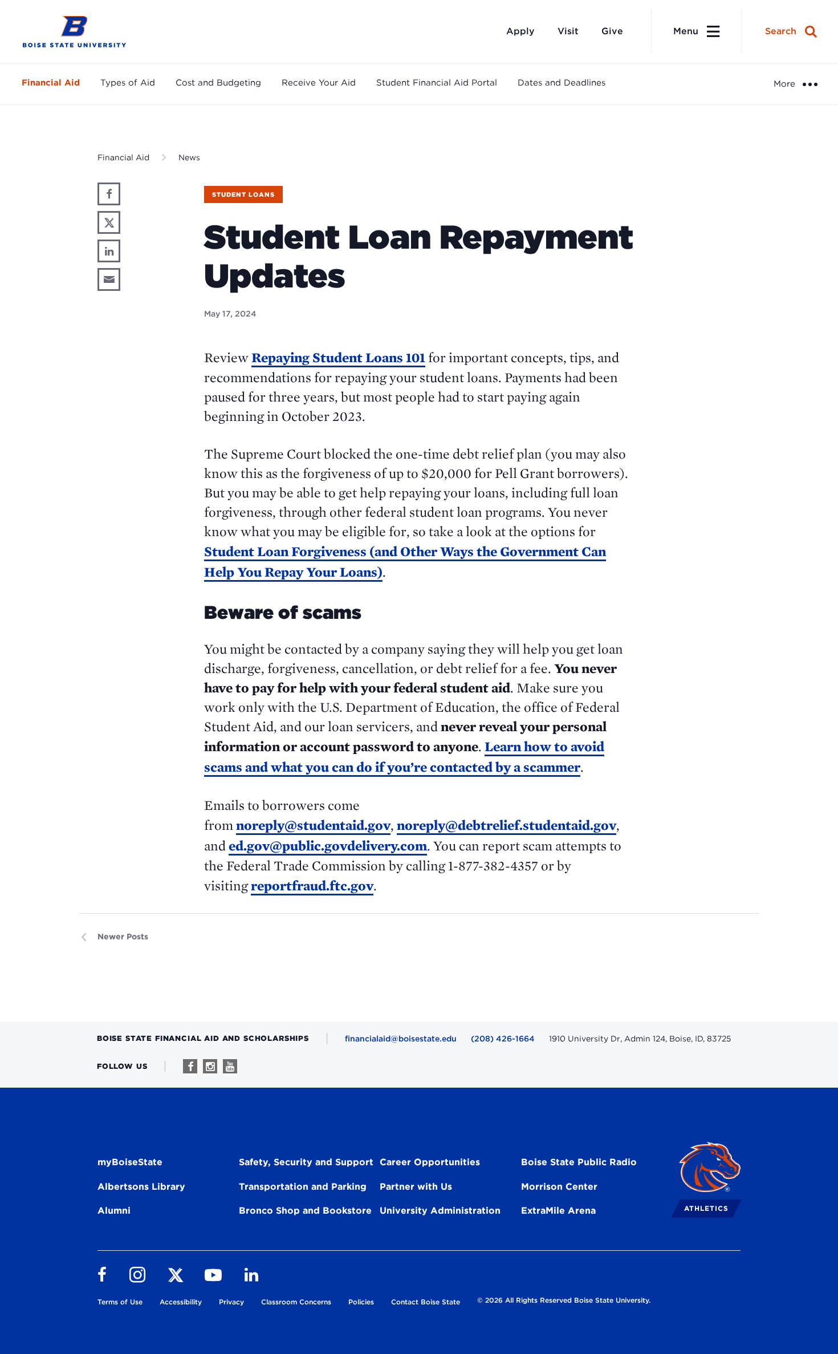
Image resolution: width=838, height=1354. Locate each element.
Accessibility (181, 1302)
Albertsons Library (141, 1186)
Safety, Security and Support (306, 1162)
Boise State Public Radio (579, 1162)
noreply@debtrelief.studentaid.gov (506, 825)
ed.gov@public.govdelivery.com (328, 845)
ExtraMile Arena (558, 1210)
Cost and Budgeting (218, 83)
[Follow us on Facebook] (190, 1066)
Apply (520, 31)
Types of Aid (127, 83)
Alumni (114, 1210)
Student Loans (243, 194)
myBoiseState (129, 1162)
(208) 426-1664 (503, 1038)
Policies (361, 1302)
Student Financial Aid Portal (436, 83)
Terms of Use (120, 1302)
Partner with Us (416, 1186)
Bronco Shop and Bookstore (305, 1210)
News (189, 157)
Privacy (231, 1302)
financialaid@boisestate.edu (401, 1038)
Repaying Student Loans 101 (338, 357)
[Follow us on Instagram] (210, 1066)
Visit (568, 31)
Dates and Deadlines (561, 83)
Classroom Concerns (296, 1302)
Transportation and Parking (303, 1186)
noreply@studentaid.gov (313, 825)
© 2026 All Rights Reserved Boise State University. (563, 1300)
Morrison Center (559, 1186)
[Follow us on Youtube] (230, 1066)
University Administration (440, 1210)
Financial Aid (51, 83)
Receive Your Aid (319, 83)
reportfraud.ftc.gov (312, 885)
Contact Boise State (425, 1302)
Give (612, 31)
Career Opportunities (430, 1162)
